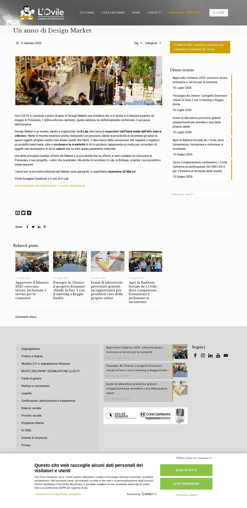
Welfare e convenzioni (35, 386)
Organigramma (30, 349)
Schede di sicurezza (34, 438)
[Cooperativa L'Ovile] (41, 12)
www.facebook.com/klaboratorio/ (36, 185)
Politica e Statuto (32, 356)
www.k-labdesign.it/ (73, 185)
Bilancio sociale (31, 408)
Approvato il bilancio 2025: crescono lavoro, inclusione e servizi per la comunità (32, 290)
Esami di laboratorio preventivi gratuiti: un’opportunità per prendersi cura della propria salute (107, 290)
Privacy (26, 445)
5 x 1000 (218, 12)
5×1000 (26, 430)
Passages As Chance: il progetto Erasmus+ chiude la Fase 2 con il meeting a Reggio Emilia (69, 290)
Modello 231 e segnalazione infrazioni (45, 363)
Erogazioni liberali (32, 423)
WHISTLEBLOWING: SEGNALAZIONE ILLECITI (50, 371)
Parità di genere (31, 378)
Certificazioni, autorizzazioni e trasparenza (48, 400)
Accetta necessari (186, 483)
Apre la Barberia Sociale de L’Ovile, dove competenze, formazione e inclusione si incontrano (143, 292)
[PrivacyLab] (148, 494)
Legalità (26, 393)
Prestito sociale (31, 415)
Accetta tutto (186, 470)
